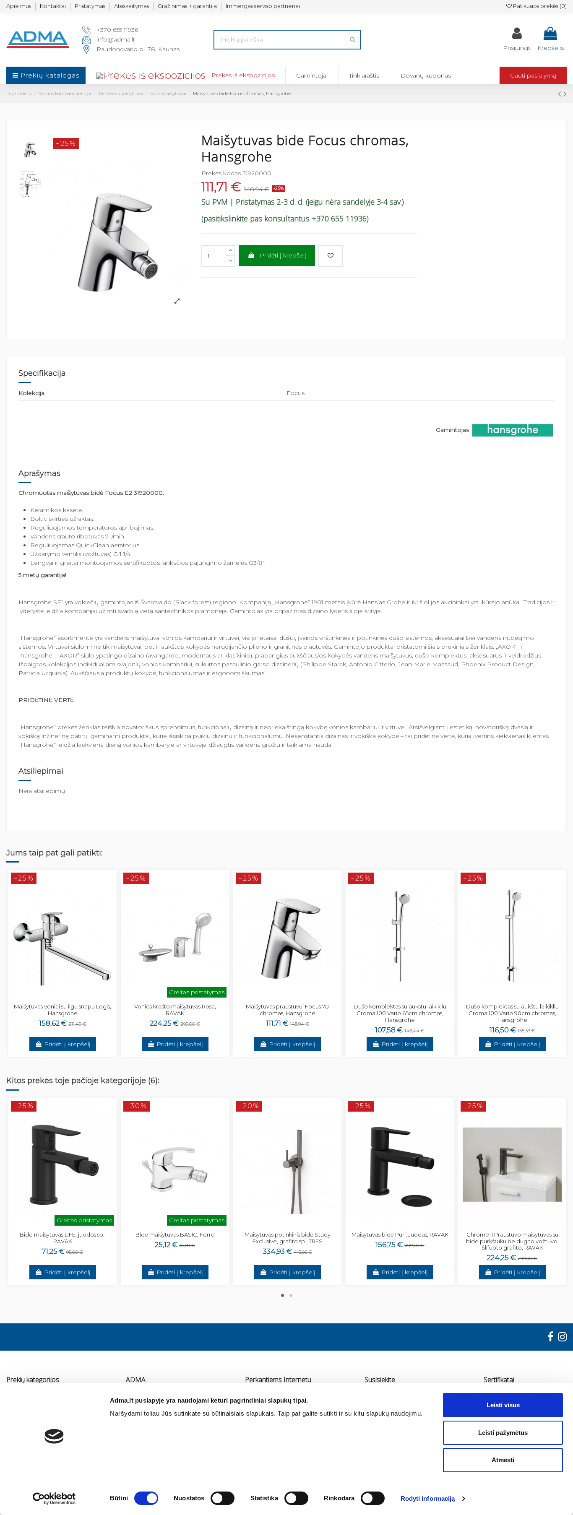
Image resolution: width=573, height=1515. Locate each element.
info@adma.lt (115, 39)
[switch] (222, 1498)
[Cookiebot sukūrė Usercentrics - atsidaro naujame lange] (54, 1498)
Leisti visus (503, 1404)
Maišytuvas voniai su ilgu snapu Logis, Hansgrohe (62, 1009)
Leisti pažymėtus (503, 1432)
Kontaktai (53, 6)
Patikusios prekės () (539, 6)
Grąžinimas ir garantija (187, 6)
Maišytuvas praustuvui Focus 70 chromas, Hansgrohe (287, 1009)
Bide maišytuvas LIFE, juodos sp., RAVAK (63, 1238)
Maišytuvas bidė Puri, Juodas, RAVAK (400, 1234)
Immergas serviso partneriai (263, 6)
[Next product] (565, 93)
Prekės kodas (221, 173)
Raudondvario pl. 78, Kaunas (138, 49)
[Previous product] (560, 93)
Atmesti (503, 1459)
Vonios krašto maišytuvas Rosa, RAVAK (175, 1009)
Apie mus (18, 6)
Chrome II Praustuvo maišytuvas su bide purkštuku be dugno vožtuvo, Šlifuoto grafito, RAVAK (512, 1241)
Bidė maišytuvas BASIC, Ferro (175, 1234)
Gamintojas (452, 430)
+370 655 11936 (117, 30)
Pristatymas (90, 6)
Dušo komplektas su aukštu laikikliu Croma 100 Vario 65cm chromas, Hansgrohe (400, 1013)
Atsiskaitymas (131, 6)
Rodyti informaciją (428, 1498)
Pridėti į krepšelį (283, 255)
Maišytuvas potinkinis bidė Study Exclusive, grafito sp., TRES (288, 1238)
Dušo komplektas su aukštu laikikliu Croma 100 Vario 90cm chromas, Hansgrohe (512, 1013)
